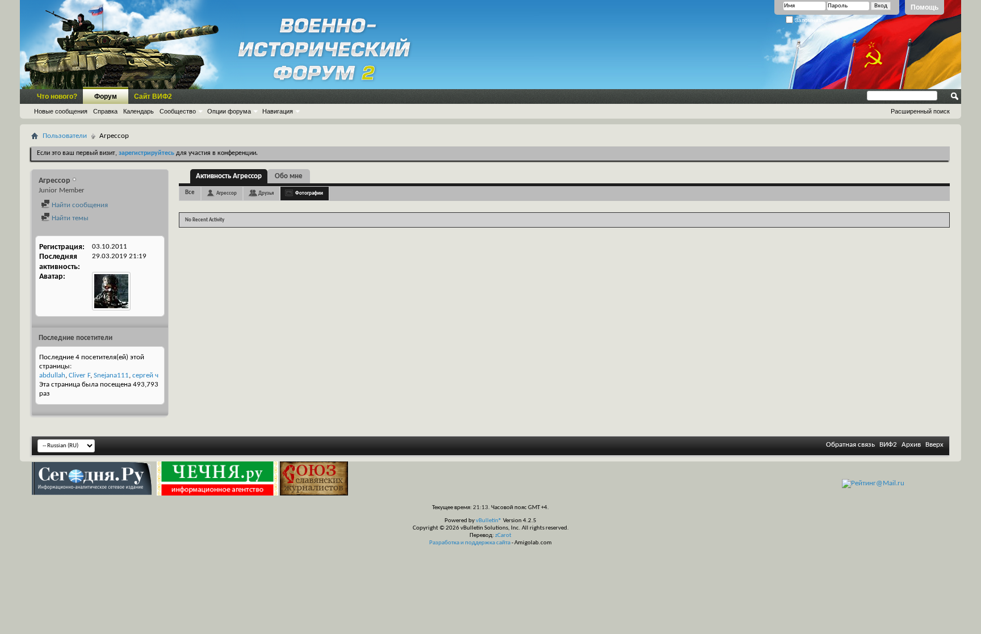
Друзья (266, 193)
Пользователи (65, 136)
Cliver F (79, 375)
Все (190, 193)
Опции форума (229, 111)
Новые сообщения (60, 111)
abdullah (52, 375)
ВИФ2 (888, 444)
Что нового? (57, 96)
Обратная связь (850, 444)
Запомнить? (810, 20)
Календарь (138, 111)
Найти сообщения (79, 205)
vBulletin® (489, 521)
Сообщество (178, 111)
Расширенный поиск (920, 111)
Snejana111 (111, 375)
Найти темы (69, 218)
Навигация (277, 111)
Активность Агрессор (229, 176)
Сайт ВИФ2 (153, 96)
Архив (911, 444)
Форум (105, 96)
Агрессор (226, 193)
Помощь (924, 7)
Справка (105, 111)
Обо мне (289, 176)
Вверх (934, 444)
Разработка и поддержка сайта (469, 543)
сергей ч (145, 375)
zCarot (503, 535)
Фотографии (309, 193)
